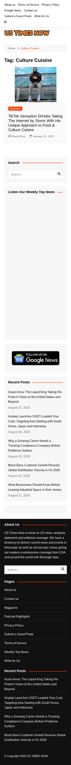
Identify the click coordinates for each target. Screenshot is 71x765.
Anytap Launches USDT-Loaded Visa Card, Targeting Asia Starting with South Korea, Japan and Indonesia (35, 421)
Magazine (11, 607)
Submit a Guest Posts (18, 16)
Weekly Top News (16, 652)
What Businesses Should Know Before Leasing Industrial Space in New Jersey (34, 487)
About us (9, 4)
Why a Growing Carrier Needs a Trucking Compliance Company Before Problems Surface (34, 445)
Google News (12, 10)
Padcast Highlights (17, 616)
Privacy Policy (50, 4)
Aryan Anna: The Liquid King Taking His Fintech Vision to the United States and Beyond (35, 396)
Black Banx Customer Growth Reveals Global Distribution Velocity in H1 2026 (34, 468)
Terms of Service (28, 4)
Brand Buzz (19, 136)
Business (15, 108)
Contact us (30, 10)
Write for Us (41, 16)
